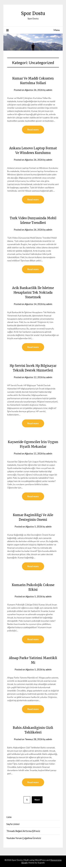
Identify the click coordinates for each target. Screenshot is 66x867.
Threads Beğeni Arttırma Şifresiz (23, 831)
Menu (57, 29)
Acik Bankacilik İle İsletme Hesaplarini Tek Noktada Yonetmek (33, 292)
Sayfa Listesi (12, 824)
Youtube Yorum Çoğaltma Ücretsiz (23, 838)
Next (37, 799)
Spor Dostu (33, 13)
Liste (9, 817)
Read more (33, 129)
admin (49, 89)
